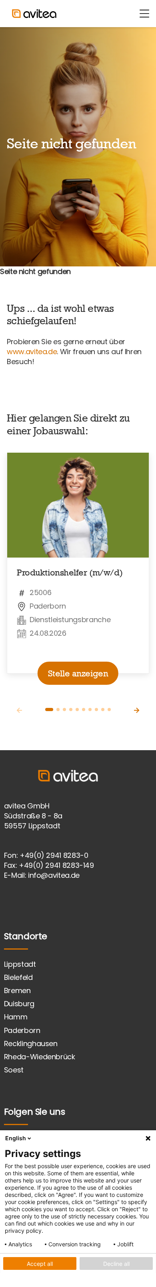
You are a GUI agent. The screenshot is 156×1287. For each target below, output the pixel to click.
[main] (78, 388)
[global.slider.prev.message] (19, 710)
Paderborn (22, 1030)
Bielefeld (18, 977)
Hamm (16, 1017)
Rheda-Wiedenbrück (39, 1057)
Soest (14, 1070)
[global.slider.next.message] (136, 710)
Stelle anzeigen (78, 673)
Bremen (17, 990)
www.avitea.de (32, 352)
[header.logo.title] (41, 13)
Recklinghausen (31, 1044)
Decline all (116, 1263)
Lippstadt (20, 964)
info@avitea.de (54, 875)
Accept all (40, 1263)
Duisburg (19, 1004)
